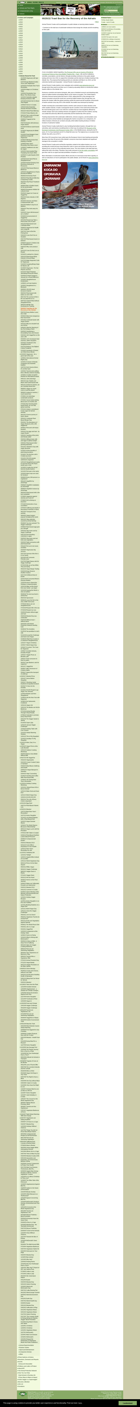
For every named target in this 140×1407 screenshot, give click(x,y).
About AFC (21, 1368)
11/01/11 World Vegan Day (29, 908)
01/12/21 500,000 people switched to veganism (28, 459)
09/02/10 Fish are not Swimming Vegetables (27, 949)
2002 (21, 71)
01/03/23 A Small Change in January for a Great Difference (30, 276)
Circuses (76, 2)
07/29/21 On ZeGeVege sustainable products (28, 396)
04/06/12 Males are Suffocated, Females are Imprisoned (30, 884)
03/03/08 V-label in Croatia (29, 1083)
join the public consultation (87, 150)
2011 (21, 51)
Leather (72, 2)
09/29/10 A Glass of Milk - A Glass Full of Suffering (29, 941)
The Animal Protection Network (27, 1370)
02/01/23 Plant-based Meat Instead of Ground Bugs (29, 257)
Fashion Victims (24, 1347)
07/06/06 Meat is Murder (28, 1145)
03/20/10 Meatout (26, 982)
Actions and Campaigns (25, 17)
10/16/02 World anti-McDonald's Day (27, 1287)
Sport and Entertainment (27, 1350)
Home (21, 5)
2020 (21, 31)
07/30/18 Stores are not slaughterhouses (28, 604)
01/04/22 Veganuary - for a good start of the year (29, 354)
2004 (21, 67)
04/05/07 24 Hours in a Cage (29, 1122)
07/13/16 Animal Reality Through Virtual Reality (28, 712)
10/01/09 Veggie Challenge (29, 1005)
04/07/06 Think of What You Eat (30, 1153)
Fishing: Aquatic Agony (107, 20)
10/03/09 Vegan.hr (26, 1001)
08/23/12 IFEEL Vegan (27, 867)
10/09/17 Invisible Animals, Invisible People (29, 651)
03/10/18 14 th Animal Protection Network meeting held (29, 625)
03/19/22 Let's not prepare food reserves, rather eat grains (30, 339)
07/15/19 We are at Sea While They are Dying (29, 565)
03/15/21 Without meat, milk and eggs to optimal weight (29, 439)
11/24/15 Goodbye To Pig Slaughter (28, 739)
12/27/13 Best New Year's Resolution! (28, 812)
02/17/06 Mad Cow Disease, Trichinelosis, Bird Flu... (29, 1168)
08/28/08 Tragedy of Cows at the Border (29, 1061)
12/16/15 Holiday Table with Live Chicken (29, 729)
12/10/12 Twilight (26, 855)
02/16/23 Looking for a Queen (29, 254)
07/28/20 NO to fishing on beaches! (28, 501)
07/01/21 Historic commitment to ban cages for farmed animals (29, 410)
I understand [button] (127, 1403)
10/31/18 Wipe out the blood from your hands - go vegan (29, 587)
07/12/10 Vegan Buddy (27, 962)
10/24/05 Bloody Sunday (28, 1192)
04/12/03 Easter (25, 1280)
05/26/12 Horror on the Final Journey (29, 880)
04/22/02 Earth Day (26, 1298)
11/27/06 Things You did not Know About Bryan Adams (29, 1130)
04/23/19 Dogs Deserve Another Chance (28, 572)
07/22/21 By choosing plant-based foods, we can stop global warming (29, 405)
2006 (21, 62)
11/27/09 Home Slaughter (28, 996)
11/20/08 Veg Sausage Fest (29, 1047)
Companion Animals (94, 2)
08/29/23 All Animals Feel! (28, 176)
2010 (21, 53)
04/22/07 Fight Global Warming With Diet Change (30, 1115)
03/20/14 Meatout (26, 809)
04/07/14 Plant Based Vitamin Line (29, 806)
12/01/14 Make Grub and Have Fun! (30, 791)
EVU (37, 1398)
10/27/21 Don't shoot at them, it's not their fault (29, 368)
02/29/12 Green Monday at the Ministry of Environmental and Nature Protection (30, 893)
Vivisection (64, 2)
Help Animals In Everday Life (26, 1375)
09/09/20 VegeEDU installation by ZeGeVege (30, 485)
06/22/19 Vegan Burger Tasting (30, 569)
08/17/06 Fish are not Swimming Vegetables (27, 1138)
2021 (21, 29)
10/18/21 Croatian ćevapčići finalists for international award (30, 375)
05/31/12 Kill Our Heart (27, 877)
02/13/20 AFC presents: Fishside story (28, 558)
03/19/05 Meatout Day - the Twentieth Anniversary (29, 1225)
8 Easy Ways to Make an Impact (27, 1377)
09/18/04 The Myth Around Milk (30, 1244)
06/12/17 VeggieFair (27, 666)
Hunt (83, 2)
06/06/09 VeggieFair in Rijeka (29, 1017)
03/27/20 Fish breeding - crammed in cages (28, 535)
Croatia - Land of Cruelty (107, 22)
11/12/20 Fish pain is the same (30, 471)
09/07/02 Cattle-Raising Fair (29, 1290)
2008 (21, 58)
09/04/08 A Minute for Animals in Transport (30, 1057)
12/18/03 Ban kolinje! (27, 1257)
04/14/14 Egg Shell (26, 803)
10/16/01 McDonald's (27, 1337)
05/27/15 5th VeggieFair (28, 757)
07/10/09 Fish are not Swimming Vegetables (27, 1014)
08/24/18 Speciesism (27, 598)
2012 (21, 49)
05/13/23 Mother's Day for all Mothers (29, 205)
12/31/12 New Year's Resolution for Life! (27, 849)
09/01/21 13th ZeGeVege (28, 379)
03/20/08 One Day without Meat (30, 1081)
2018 (21, 35)
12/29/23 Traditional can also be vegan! (29, 148)
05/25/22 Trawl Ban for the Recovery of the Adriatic (29, 309)
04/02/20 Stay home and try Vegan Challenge (29, 531)
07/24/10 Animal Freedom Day (30, 960)
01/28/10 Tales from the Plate (29, 984)
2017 (21, 38)
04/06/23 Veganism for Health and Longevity (29, 228)
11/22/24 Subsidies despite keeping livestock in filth (29, 97)
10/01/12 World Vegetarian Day (30, 861)
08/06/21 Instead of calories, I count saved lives (29, 393)
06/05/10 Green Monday (28, 968)
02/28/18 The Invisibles (28, 629)
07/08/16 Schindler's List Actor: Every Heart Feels (30, 715)
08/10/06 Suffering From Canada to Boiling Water (28, 1142)
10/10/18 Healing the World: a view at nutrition (29, 591)
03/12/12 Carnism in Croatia (29, 889)
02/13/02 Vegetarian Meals (29, 1310)
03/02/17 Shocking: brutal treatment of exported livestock (30, 683)
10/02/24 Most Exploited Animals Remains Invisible (29, 107)
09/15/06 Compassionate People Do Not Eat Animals (29, 1134)
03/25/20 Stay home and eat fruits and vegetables (29, 539)
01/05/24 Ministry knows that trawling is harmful (29, 140)
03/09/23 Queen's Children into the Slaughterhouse (30, 243)
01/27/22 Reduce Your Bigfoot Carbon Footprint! (30, 347)
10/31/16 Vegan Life (27, 705)
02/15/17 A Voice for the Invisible (28, 686)
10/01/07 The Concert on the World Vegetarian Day (29, 1099)
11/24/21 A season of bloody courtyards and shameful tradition (29, 363)
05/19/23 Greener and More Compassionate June (29, 201)
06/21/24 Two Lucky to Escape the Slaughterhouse (30, 116)
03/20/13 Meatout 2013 (28, 842)
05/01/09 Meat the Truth (28, 1024)
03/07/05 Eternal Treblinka (29, 1228)
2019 (21, 33)
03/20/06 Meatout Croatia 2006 (30, 1156)
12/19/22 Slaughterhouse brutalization (28, 280)
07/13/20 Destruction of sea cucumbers (29, 504)
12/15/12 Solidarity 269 (28, 852)
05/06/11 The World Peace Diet (30, 924)
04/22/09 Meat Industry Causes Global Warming (30, 1026)
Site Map (107, 12)
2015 (21, 42)
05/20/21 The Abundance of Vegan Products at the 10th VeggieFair (29, 424)
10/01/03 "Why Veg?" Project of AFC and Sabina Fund (30, 1268)
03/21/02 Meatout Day (27, 1305)
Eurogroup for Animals (44, 1398)
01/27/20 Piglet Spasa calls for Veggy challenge (30, 562)
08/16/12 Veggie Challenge (29, 869)
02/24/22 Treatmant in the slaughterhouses (28, 343)
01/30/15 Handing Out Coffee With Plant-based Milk (29, 776)
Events (20, 1361)
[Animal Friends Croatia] (31, 3)
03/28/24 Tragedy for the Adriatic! (28, 119)
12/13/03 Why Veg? (26, 1259)
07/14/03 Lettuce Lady (27, 1273)
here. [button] (80, 1403)
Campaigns (102, 2)
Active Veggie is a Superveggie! (27, 1379)
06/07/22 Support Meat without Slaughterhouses (30, 301)
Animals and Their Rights (26, 8)
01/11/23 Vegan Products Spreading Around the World (29, 272)
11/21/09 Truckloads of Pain (29, 999)
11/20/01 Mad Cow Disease (29, 1334)
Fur (68, 2)
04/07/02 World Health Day (29, 1301)
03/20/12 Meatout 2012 (28, 887)
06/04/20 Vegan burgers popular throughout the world (29, 516)
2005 (21, 64)
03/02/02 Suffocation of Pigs (29, 1307)
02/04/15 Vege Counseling (29, 773)
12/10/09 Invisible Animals (28, 987)
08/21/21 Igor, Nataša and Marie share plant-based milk (29, 381)
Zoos (80, 2)
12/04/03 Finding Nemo (28, 1261)
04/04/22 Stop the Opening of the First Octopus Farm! (29, 328)
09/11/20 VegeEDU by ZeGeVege (27, 481)
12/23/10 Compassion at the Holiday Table (29, 932)
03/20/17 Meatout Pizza (28, 676)
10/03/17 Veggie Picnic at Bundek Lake (28, 655)
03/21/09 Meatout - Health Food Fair (30, 1038)
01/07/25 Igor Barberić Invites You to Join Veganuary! (29, 82)
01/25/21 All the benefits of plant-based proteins (28, 451)
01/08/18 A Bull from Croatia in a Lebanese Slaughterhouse (30, 639)
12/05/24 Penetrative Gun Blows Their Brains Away (28, 94)
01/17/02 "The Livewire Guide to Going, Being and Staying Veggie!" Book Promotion (29, 1318)
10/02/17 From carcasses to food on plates (29, 659)
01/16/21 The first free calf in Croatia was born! (29, 455)
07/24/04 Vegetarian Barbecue (30, 1246)
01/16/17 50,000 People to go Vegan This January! (29, 690)
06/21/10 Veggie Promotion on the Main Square (30, 965)
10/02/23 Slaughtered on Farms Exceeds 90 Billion (30, 172)
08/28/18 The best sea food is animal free (29, 594)
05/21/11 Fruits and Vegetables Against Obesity (30, 921)
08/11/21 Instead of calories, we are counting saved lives (30, 385)
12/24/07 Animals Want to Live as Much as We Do (30, 1089)
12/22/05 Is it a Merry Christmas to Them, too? (30, 1177)
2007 (21, 60)
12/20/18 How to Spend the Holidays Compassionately (29, 583)
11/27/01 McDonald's (27, 1332)
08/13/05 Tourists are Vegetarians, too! (27, 1211)
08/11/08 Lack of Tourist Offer (29, 1065)
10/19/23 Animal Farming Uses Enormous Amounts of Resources (30, 164)
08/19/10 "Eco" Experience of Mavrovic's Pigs (29, 953)
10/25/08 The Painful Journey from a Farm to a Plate (29, 1050)
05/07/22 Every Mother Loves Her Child (29, 313)
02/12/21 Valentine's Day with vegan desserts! (29, 447)
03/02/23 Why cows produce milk (29, 247)
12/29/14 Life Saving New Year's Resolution (28, 780)
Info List (115, 2)
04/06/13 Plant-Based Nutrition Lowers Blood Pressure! (30, 835)
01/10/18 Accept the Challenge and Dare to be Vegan (30, 635)
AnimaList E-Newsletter (25, 1364)
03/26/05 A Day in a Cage (28, 1222)
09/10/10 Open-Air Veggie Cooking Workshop (28, 945)
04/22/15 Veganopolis (27, 760)
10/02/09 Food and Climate (29, 1003)
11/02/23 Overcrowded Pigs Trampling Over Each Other (29, 152)
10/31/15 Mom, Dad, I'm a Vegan (28, 743)
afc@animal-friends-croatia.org (114, 1394)
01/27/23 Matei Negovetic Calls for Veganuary (30, 261)
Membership (109, 2)
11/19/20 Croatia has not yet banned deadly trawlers (29, 468)
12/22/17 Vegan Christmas (29, 643)
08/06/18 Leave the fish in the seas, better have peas (29, 600)
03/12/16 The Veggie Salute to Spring (30, 719)
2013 (21, 46)
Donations (119, 2)
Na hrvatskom (119, 4)
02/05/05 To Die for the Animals (30, 1230)
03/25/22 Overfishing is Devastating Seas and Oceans (30, 332)
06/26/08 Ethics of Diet (27, 1071)
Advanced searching (114, 12)
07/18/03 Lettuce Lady (27, 1271)
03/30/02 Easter (25, 1303)
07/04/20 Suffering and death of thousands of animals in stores (30, 508)
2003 (21, 69)
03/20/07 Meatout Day (27, 1124)
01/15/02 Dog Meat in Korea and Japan (29, 1322)
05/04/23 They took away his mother (29, 209)
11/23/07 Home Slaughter (28, 1093)
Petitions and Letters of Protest (27, 1366)
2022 (21, 26)
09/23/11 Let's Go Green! (28, 915)
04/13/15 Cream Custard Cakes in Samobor (30, 763)
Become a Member (24, 1382)
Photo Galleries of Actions (26, 1357)
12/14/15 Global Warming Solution (28, 733)
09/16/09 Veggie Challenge (29, 1008)
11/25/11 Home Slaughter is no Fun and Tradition (30, 901)
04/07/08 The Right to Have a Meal (29, 1077)
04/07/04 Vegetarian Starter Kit (30, 1249)
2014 (21, 44)
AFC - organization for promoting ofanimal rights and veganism (112, 7)
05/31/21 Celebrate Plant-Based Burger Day (28, 419)
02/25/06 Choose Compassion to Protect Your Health (30, 1164)
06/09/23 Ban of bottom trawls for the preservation (29, 186)
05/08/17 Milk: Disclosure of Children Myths (29, 669)
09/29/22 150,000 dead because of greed (28, 290)
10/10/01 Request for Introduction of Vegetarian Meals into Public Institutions (29, 1340)
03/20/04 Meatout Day (27, 1255)
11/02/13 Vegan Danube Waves (28, 822)
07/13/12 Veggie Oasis (27, 875)
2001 (21, 73)
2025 (21, 20)
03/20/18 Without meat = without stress (28, 620)
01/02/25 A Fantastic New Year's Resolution (30, 86)
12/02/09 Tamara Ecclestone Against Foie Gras (29, 993)
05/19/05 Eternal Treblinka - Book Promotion (29, 1215)
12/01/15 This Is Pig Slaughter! (30, 736)
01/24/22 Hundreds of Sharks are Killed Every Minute (29, 351)
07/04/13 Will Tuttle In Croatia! (30, 833)
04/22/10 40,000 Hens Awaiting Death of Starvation (30, 975)
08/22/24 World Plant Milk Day (30, 111)
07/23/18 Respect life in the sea (30, 608)
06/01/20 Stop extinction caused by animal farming (28, 520)
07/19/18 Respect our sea (28, 610)
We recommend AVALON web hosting (111, 14)
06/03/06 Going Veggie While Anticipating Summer (29, 1148)
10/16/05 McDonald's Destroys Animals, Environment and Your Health (30, 1203)
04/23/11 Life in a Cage (28, 927)
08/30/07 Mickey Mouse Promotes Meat (28, 1103)
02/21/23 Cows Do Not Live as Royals (30, 251)
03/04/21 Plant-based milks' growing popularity (29, 443)
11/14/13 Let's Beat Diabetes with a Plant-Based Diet (29, 818)
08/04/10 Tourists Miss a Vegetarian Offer (28, 957)
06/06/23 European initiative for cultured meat (30, 190)
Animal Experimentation (27, 1345)
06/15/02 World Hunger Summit (30, 1292)
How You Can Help (24, 1373)
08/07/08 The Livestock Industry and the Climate (30, 1067)
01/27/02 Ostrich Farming (28, 1314)
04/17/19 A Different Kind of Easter (29, 575)
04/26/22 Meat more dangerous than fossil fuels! (30, 316)
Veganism (58, 2)
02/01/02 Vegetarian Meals (29, 1312)
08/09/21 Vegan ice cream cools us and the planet (28, 389)
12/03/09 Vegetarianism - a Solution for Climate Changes (29, 989)
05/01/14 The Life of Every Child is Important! (28, 800)
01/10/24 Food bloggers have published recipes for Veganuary (29, 136)
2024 (21, 22)
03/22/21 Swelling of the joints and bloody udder (30, 436)
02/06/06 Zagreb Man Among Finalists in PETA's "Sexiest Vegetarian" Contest (29, 1172)
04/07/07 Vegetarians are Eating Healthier (28, 1118)
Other (21, 1354)
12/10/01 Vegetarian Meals (29, 1330)
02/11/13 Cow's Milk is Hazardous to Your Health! (28, 845)
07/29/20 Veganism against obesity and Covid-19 (29, 497)
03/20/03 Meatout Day (27, 1282)
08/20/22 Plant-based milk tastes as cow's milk (28, 293)
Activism (21, 14)
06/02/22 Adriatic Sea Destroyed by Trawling (27, 305)
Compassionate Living (26, 11)
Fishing (87, 2)
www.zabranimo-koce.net (86, 85)
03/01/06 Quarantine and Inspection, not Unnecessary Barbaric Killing (29, 1159)
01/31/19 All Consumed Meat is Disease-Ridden (30, 579)
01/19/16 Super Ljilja (27, 722)
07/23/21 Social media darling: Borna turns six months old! (30, 400)
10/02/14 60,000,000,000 (28, 797)
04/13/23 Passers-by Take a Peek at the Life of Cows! (29, 220)
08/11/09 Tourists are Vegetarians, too (27, 1010)
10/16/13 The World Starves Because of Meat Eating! (29, 826)
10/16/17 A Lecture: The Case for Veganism (29, 648)
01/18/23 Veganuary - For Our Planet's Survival (29, 268)
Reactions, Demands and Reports (28, 1359)
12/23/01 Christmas (26, 1326)
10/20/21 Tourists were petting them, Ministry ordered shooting (30, 371)
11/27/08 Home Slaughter (28, 1045)
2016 (21, 40)
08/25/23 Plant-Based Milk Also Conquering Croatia (30, 178)
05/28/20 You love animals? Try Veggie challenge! (30, 523)
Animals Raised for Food (27, 76)
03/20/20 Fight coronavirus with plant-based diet (30, 543)
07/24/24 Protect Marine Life (29, 113)
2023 (21, 24)
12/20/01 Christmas (26, 1328)
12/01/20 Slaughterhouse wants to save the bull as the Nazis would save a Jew (30, 463)
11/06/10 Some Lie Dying (28, 935)
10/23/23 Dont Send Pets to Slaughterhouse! (29, 159)
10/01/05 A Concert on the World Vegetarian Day (28, 1207)
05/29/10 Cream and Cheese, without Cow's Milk (29, 971)
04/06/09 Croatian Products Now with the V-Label (29, 1034)
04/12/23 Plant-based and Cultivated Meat (28, 224)
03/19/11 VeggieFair (27, 929)
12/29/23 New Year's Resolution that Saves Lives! (29, 144)
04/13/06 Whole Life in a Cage (30, 1151)
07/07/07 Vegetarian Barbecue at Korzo (30, 1111)
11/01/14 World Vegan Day (29, 795)
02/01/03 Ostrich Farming (28, 1284)
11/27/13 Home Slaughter (28, 815)
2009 (21, 55)
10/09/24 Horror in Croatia (28, 105)
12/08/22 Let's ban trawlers (29, 283)
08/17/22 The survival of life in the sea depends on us (29, 297)
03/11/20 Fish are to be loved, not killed (29, 546)
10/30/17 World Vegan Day (29, 645)
